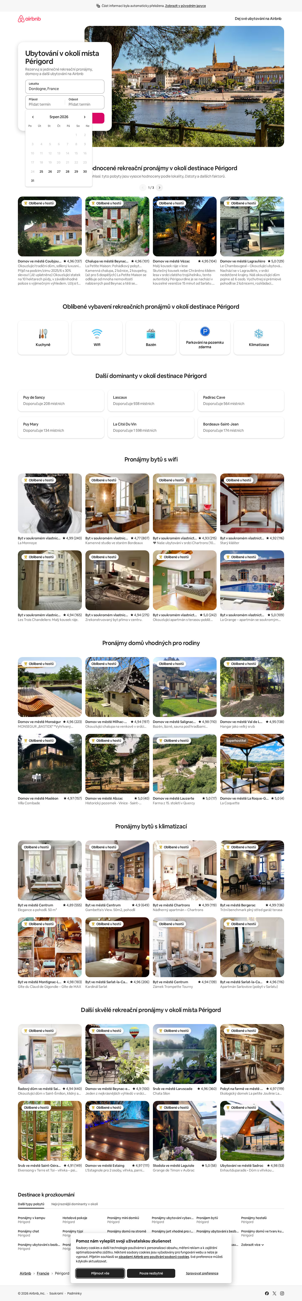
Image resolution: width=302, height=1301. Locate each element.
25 (41, 172)
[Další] (159, 187)
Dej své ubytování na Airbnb (258, 18)
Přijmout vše (100, 1273)
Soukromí (56, 1293)
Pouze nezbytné (151, 1273)
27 (59, 172)
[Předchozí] (142, 187)
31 (32, 181)
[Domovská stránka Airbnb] (29, 19)
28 (67, 172)
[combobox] (65, 88)
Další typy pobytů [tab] (31, 1204)
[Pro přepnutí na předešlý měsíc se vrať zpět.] (33, 117)
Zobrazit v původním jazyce (185, 6)
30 (85, 172)
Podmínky (74, 1293)
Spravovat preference (202, 1273)
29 (76, 172)
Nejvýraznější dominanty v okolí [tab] (74, 1204)
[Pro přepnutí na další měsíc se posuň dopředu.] (84, 117)
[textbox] (45, 104)
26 (50, 172)
